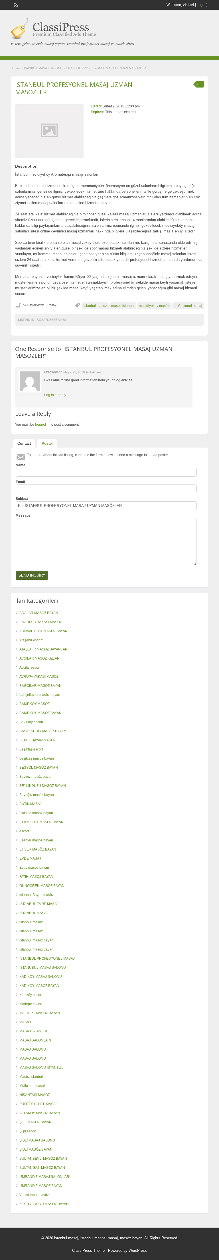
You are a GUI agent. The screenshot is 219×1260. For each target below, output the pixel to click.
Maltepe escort (30, 1004)
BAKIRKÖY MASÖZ (34, 704)
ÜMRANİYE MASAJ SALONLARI (44, 1177)
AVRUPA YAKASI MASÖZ (38, 677)
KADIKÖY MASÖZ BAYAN (39, 986)
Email (20, 482)
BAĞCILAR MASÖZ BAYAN (40, 686)
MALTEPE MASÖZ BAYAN (39, 1013)
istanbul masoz (95, 306)
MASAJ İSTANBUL (33, 1031)
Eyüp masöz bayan (34, 868)
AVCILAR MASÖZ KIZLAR (39, 658)
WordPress (138, 1250)
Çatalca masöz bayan (36, 813)
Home (16, 68)
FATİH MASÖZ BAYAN (36, 877)
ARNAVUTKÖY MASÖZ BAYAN (43, 631)
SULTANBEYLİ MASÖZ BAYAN (43, 1159)
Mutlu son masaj (32, 1086)
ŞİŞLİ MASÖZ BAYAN (35, 1149)
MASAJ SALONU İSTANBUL (41, 1068)
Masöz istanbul (31, 1077)
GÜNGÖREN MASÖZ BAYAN (41, 886)
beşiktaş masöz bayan (36, 758)
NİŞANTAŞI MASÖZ (34, 1095)
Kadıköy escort (30, 995)
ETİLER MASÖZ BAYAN (37, 849)
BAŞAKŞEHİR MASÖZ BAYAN (42, 731)
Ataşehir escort (30, 640)
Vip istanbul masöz (34, 1195)
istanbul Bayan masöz (36, 895)
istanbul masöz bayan (36, 940)
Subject (22, 499)
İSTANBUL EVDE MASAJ (38, 904)
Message (23, 515)
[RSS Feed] (15, 4)
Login (201, 5)
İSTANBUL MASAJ (33, 913)
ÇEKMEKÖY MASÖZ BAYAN (41, 822)
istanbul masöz (31, 922)
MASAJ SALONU (32, 1049)
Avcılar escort (29, 667)
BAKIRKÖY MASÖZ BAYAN (40, 713)
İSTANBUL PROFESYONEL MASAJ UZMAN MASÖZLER (73, 88)
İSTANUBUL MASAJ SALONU (42, 968)
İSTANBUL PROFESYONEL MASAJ (47, 958)
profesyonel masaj (188, 306)
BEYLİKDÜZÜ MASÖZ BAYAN (42, 786)
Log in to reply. (55, 395)
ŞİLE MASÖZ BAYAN (35, 1122)
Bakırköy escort (31, 722)
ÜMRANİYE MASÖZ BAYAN (40, 1186)
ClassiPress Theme (88, 1250)
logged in (42, 425)
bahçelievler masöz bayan (39, 695)
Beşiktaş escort (31, 749)
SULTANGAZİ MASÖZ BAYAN (42, 1168)
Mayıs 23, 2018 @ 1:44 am (82, 372)
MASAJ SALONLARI (35, 1040)
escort (24, 831)
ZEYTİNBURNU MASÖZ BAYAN (44, 1204)
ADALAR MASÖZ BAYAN (38, 613)
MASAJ (25, 1022)
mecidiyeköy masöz (154, 306)
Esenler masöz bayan (36, 840)
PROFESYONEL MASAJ (38, 1104)
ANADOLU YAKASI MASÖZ (40, 622)
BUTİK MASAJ (30, 804)
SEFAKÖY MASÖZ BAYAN (39, 1113)
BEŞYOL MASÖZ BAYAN (38, 768)
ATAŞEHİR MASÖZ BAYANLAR (43, 649)
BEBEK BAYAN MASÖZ (37, 740)
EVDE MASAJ (30, 858)
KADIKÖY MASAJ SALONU (43, 68)
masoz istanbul (123, 306)
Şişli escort (27, 1131)
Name (20, 465)
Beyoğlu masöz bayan (36, 795)
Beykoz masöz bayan (35, 777)
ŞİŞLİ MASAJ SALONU (37, 1140)
